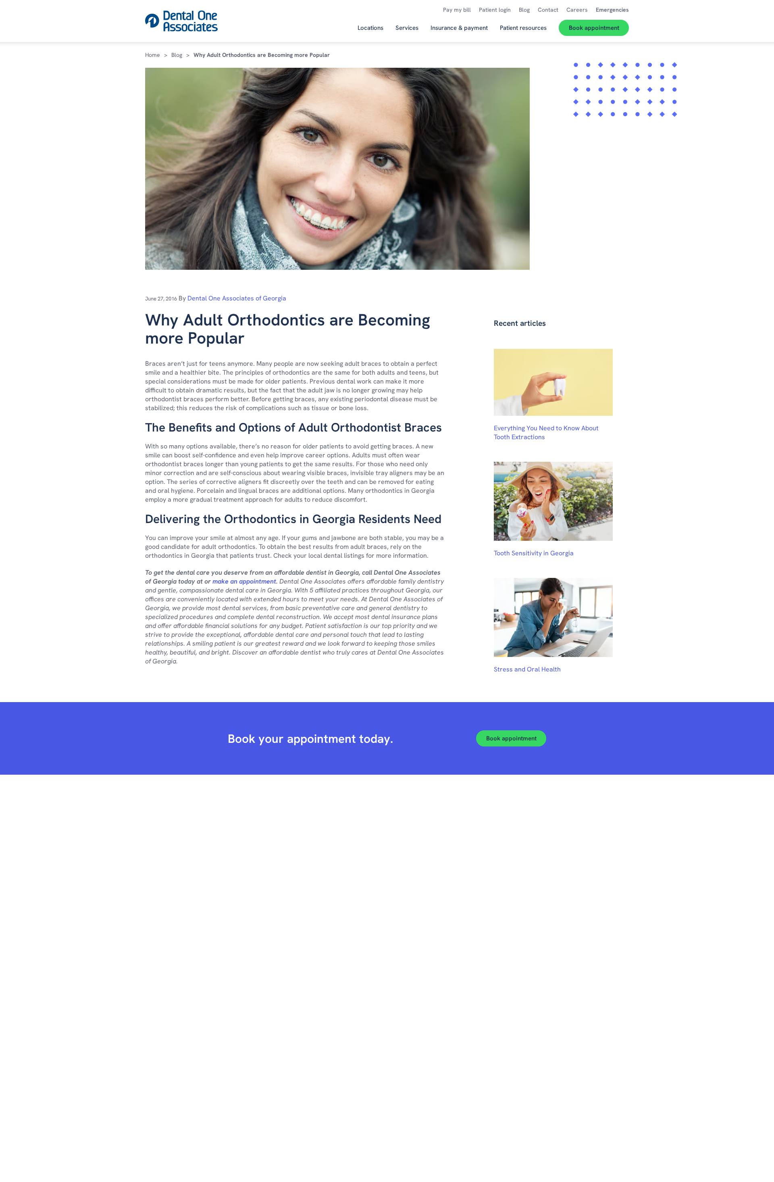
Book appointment (511, 738)
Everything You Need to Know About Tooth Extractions (546, 432)
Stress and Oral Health (527, 669)
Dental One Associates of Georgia (236, 298)
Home (152, 54)
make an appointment (244, 581)
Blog (176, 54)
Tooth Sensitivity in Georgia (534, 553)
